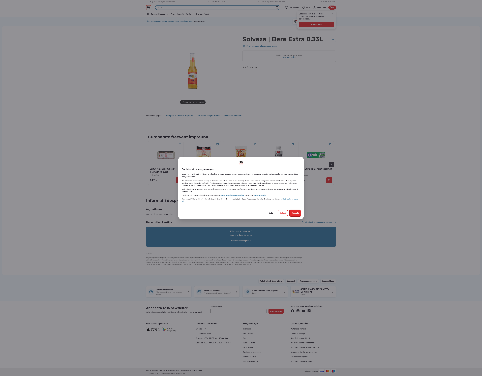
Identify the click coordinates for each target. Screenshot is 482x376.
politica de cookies (260, 195)
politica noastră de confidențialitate (232, 195)
